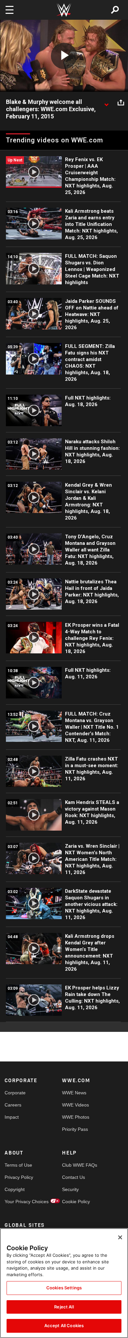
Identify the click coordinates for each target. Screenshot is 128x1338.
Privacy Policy (19, 1177)
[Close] (120, 1237)
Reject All (64, 1306)
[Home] (64, 10)
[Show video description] (106, 102)
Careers (13, 1104)
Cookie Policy (76, 1201)
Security (70, 1189)
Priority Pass (75, 1129)
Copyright (15, 1189)
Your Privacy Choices (19, 1201)
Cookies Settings (64, 1287)
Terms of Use (18, 1165)
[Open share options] (121, 102)
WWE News (74, 1092)
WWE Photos (75, 1117)
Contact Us (73, 1177)
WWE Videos (75, 1104)
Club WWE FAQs (76, 1165)
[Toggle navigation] (9, 10)
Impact (12, 1117)
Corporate (15, 1092)
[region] (64, 1283)
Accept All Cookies (64, 1325)
